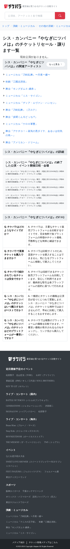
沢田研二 (49, 406)
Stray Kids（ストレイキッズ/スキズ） (23, 431)
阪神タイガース (13, 491)
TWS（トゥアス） (52, 442)
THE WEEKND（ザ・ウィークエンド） (24, 442)
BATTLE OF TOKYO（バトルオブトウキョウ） (28, 400)
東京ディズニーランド (16, 477)
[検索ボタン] (60, 15)
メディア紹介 (18, 542)
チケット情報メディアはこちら (43, 542)
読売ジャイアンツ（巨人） (45, 497)
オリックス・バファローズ (18, 497)
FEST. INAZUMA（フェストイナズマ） (24, 471)
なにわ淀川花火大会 (15, 456)
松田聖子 (10, 375)
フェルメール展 (51, 471)
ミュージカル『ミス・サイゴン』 (21, 533)
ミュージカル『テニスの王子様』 (21, 522)
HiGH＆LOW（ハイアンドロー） (21, 411)
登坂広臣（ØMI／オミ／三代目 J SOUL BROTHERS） (31, 381)
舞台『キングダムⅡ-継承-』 (19, 527)
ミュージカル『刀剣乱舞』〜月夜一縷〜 (24, 516)
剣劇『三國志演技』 (48, 522)
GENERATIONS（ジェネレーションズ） (24, 406)
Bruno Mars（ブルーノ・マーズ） (21, 425)
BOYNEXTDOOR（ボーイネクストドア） (25, 436)
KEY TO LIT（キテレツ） (18, 386)
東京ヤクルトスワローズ (17, 502)
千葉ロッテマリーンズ (32, 491)
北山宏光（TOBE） (25, 375)
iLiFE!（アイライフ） (46, 375)
